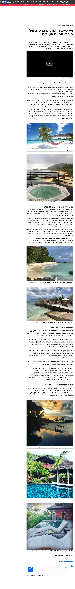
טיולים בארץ (57, 4)
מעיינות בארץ (34, 4)
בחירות (52, 1)
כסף (40, 1)
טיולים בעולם (51, 4)
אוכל (36, 1)
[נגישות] (2, 2)
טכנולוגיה (22, 1)
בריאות (32, 1)
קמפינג (39, 4)
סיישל (66, 558)
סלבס (44, 1)
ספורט (57, 1)
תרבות (48, 1)
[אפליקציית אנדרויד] (9, 4)
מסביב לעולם (45, 4)
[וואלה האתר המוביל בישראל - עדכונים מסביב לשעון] (65, 2)
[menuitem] (56, 2)
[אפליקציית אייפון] (7, 4)
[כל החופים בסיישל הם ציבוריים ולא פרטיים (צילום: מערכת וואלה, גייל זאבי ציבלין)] (50, 424)
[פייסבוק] (3, 4)
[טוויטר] (5, 4)
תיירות (27, 1)
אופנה (17, 1)
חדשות (62, 4)
